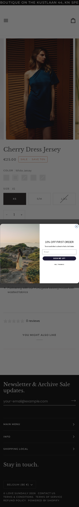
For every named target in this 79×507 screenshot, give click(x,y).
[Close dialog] (76, 226)
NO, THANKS (59, 264)
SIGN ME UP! (59, 258)
